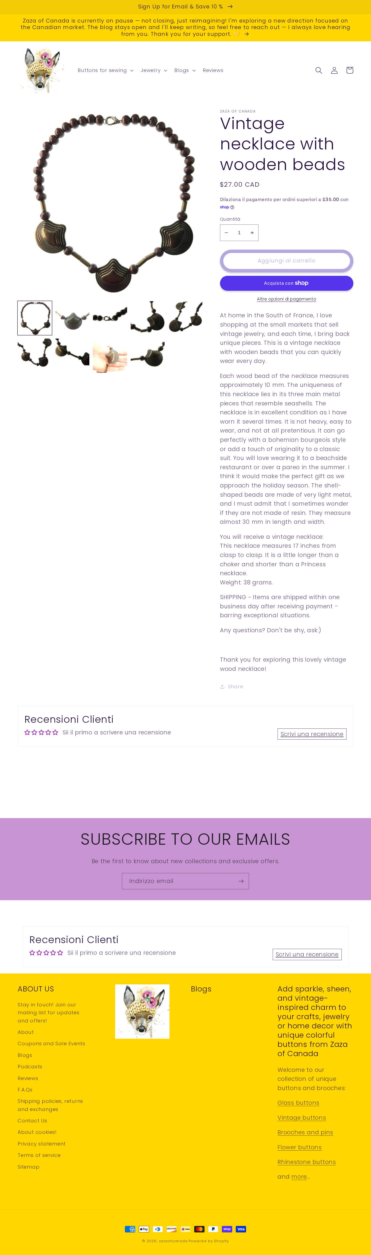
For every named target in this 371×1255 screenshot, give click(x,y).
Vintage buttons (302, 1118)
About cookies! (37, 1132)
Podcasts (30, 1066)
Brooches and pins (305, 1132)
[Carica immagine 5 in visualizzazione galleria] (185, 318)
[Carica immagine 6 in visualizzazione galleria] (35, 356)
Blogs (25, 1055)
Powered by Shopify (209, 1241)
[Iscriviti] (241, 881)
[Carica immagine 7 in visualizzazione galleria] (72, 356)
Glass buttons (298, 1103)
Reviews (28, 1078)
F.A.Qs (25, 1089)
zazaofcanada (173, 1241)
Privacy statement (42, 1143)
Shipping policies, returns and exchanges (50, 1105)
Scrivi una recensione (312, 734)
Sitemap (28, 1166)
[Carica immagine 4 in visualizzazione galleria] (148, 318)
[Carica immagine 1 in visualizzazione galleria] (35, 318)
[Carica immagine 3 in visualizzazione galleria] (110, 318)
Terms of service (39, 1155)
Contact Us (32, 1120)
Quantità (230, 219)
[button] (105, 70)
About (26, 1032)
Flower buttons (300, 1147)
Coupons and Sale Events (51, 1043)
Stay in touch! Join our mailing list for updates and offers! (49, 1012)
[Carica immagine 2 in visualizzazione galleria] (72, 318)
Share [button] (235, 686)
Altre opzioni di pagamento (286, 299)
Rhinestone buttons (307, 1162)
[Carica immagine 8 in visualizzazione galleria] (110, 356)
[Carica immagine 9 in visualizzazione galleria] (148, 356)
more (299, 1177)
